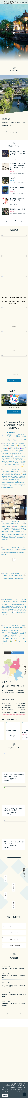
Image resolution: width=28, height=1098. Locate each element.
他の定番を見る (14, 133)
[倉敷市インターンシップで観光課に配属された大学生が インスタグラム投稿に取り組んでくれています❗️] (14, 481)
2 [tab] (9, 407)
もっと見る (14, 220)
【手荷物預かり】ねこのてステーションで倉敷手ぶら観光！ (13, 1004)
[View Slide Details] (14, 400)
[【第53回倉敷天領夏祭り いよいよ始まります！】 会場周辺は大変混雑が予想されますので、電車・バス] (14, 611)
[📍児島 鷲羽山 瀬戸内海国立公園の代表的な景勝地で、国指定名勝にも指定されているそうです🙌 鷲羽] (14, 455)
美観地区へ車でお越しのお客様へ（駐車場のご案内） (13, 976)
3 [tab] (11, 407)
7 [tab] (18, 407)
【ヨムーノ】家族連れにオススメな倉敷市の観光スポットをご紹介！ (13, 986)
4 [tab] (13, 407)
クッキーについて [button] (19, 1091)
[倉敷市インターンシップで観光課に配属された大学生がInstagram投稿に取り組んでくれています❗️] (14, 507)
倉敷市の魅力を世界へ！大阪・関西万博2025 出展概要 (14, 995)
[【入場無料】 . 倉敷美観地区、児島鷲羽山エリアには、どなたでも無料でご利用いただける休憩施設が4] (14, 585)
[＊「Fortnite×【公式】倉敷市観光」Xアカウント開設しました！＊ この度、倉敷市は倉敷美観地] (14, 637)
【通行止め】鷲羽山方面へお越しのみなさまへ (13, 968)
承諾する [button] (5, 1095)
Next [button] (25, 400)
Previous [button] (3, 400)
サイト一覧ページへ (14, 412)
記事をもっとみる (14, 380)
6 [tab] (16, 407)
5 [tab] (14, 407)
